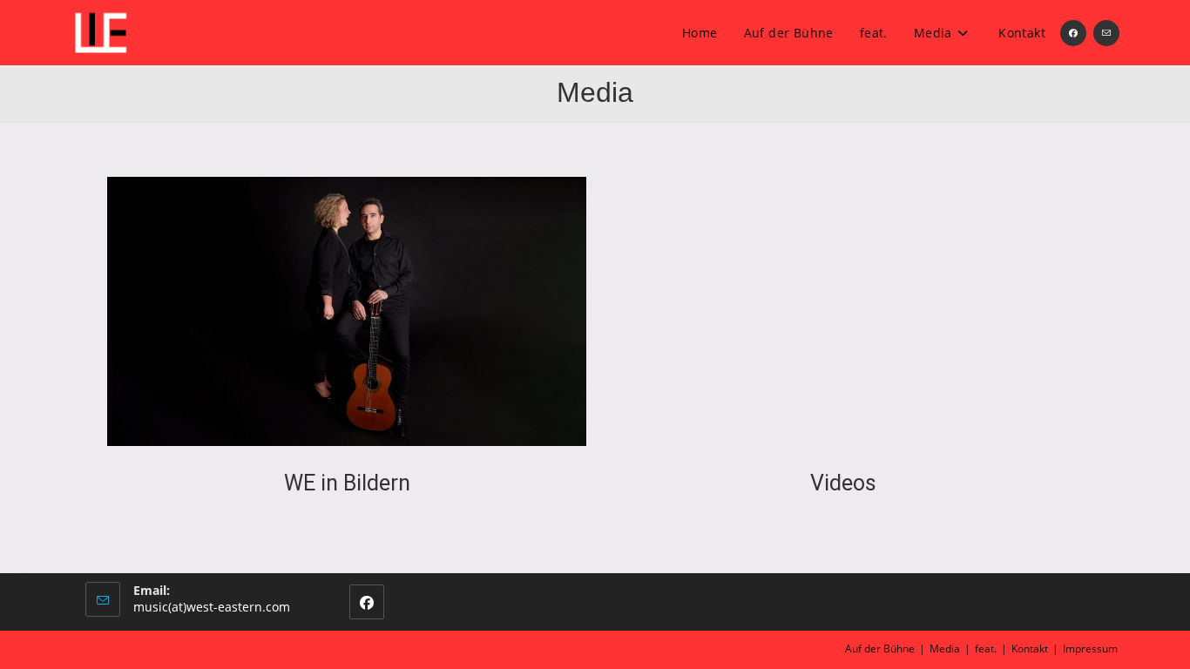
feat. (986, 648)
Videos (843, 483)
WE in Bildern (347, 483)
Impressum (1090, 648)
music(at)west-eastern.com (211, 606)
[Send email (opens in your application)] (1106, 33)
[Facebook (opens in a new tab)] (1073, 33)
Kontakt (1029, 648)
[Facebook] (366, 602)
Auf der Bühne (880, 648)
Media (945, 648)
